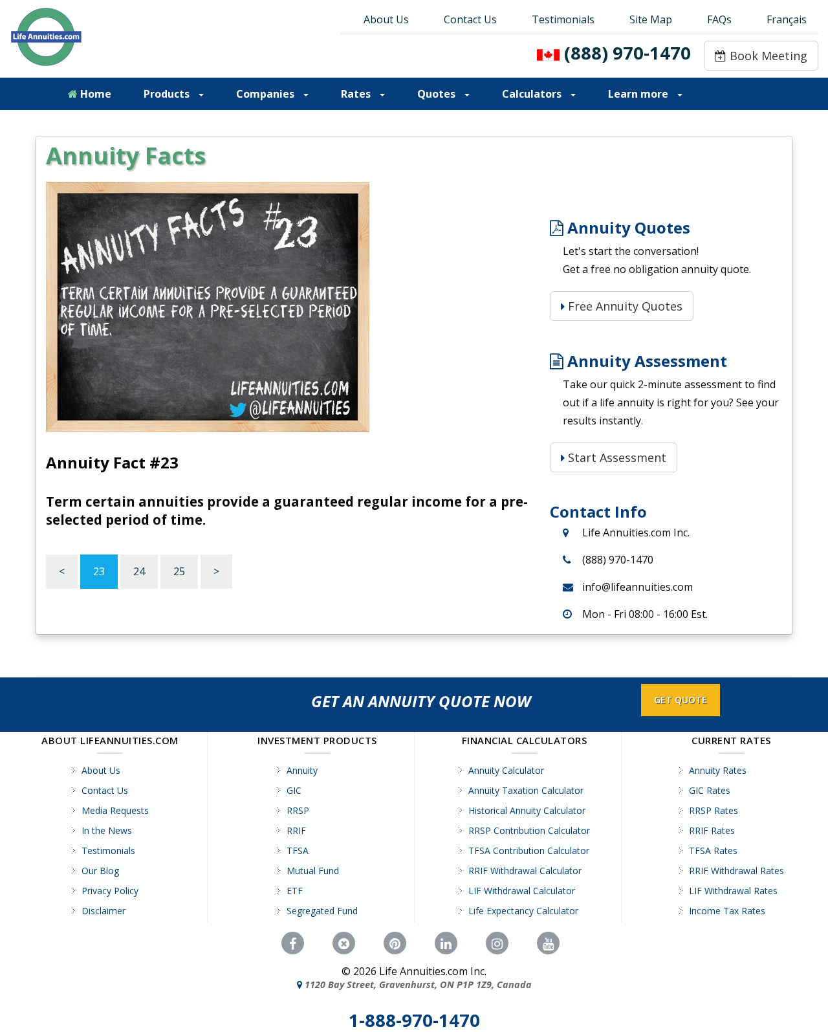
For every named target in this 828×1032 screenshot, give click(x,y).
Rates (357, 94)
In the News (107, 830)
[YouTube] (548, 943)
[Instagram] (497, 943)
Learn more (639, 94)
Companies (266, 94)
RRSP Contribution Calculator (529, 830)
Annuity (302, 770)
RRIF (296, 830)
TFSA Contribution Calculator (528, 850)
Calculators (533, 94)
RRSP (298, 810)
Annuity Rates (717, 770)
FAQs (719, 19)
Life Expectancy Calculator (523, 911)
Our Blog (100, 870)
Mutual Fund (313, 870)
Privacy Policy (110, 890)
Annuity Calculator (506, 770)
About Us (386, 19)
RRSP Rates (713, 810)
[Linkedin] (446, 943)
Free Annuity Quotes (623, 306)
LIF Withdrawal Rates (733, 890)
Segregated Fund (322, 911)
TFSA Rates (713, 850)
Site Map (650, 19)
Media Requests (115, 810)
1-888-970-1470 (414, 1020)
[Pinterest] (395, 943)
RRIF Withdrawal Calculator (525, 870)
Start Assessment (615, 457)
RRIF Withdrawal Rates (736, 870)
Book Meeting (766, 55)
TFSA (298, 850)
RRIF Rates (712, 830)
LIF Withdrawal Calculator (521, 890)
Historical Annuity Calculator (526, 810)
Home (94, 94)
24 (139, 571)
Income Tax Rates (727, 911)
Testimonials (563, 19)
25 (179, 571)
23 (99, 571)
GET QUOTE (680, 700)
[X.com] (343, 943)
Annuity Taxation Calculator (525, 790)
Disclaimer (103, 911)
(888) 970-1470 (627, 53)
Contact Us (470, 19)
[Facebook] (292, 943)
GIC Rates (709, 790)
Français (787, 19)
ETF (295, 890)
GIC (294, 790)
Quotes (437, 94)
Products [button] (168, 94)
